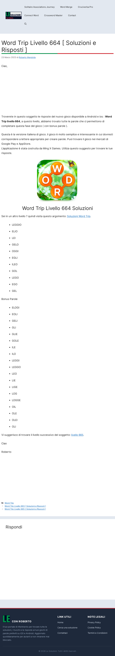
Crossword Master (53, 15)
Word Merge (66, 7)
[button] (25, 24)
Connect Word (31, 15)
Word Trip (9, 503)
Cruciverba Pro (85, 7)
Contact (72, 15)
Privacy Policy (94, 622)
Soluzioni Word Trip (78, 216)
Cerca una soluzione (67, 627)
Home (60, 622)
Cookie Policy (94, 627)
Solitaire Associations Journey (39, 7)
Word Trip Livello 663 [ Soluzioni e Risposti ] (25, 506)
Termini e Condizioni (97, 633)
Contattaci (62, 633)
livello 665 (77, 434)
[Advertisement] (57, 91)
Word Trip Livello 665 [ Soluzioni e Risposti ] (25, 509)
